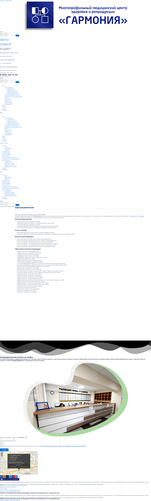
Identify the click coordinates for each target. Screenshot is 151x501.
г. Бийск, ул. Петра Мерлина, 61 (7, 59)
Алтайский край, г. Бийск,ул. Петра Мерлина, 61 (6, 44)
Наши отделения (8, 87)
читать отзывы (3, 488)
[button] (4, 76)
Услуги (3, 107)
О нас (3, 86)
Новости (7, 98)
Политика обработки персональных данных (10, 490)
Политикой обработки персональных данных (51, 446)
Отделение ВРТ (10, 89)
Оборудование (8, 104)
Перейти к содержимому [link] (6, 0)
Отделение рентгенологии (13, 93)
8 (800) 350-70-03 (4, 39)
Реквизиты (7, 101)
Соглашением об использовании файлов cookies (74, 446)
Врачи (3, 105)
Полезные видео (8, 102)
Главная (2, 206)
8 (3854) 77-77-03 (4, 40)
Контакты (4, 108)
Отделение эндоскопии (12, 92)
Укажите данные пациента (6, 440)
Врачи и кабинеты (6, 154)
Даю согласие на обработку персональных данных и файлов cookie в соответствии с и (43, 446)
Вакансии (4, 110)
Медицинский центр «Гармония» (9, 487)
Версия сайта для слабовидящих (11, 479)
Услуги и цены (5, 156)
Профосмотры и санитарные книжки (13, 96)
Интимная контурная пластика (12, 95)
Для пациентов (8, 99)
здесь (142, 216)
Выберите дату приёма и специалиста (9, 437)
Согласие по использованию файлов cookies (10, 491)
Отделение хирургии (12, 90)
